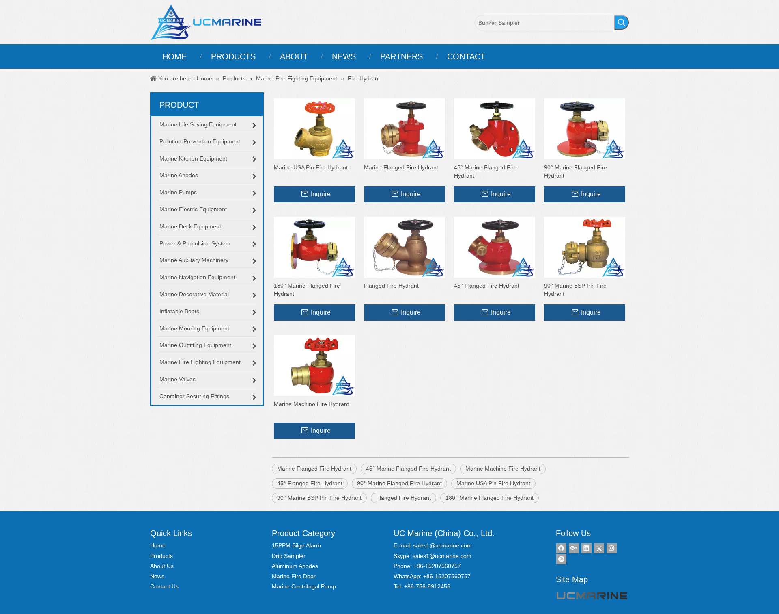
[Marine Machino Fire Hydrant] (314, 365)
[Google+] (574, 548)
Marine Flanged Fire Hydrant (401, 167)
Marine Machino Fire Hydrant (311, 404)
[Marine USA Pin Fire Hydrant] (314, 128)
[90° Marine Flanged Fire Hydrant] (584, 128)
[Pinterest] (561, 559)
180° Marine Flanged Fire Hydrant (307, 289)
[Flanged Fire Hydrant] (404, 246)
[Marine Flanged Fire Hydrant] (404, 128)
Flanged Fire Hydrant (391, 285)
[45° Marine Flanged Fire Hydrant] (494, 128)
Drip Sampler (289, 556)
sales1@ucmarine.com (442, 545)
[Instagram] (612, 548)
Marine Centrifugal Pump (304, 586)
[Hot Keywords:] (621, 22)
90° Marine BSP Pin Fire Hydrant (575, 289)
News (157, 576)
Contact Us (164, 586)
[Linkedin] (586, 548)
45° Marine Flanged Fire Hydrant (485, 171)
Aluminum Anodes (295, 566)
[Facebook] (561, 548)
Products (161, 556)
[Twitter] (599, 548)
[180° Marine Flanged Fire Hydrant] (314, 246)
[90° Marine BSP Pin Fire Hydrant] (584, 246)
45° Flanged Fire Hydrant (486, 285)
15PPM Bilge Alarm (296, 545)
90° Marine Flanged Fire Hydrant (575, 171)
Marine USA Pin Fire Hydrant (311, 167)
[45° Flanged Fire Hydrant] (494, 246)
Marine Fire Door (294, 576)
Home (158, 545)
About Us (162, 566)
